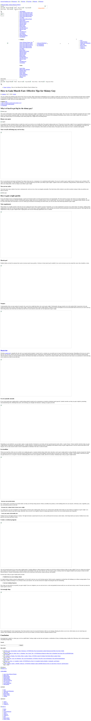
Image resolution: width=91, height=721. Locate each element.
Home (2, 43)
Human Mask (23, 26)
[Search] (2, 14)
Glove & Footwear (7, 680)
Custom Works (54, 43)
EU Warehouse (40, 45)
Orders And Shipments (85, 43)
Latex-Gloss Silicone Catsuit (26, 13)
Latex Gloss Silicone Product (9, 674)
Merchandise (6, 684)
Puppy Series (22, 73)
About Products (83, 41)
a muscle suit (7, 353)
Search (2, 6)
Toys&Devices (23, 31)
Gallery (64, 43)
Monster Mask (23, 24)
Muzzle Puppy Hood (24, 21)
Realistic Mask (23, 70)
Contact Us (82, 48)
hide (6, 101)
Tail (20, 30)
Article (73, 43)
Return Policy (6, 693)
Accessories (22, 33)
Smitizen (4, 94)
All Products (22, 11)
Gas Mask (22, 17)
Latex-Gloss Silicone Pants (26, 16)
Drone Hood (22, 20)
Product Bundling (24, 35)
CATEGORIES (4, 671)
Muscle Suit (22, 25)
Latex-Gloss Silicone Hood (26, 19)
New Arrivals (23, 34)
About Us (82, 46)
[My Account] (1, 3)
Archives (9, 87)
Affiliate (5, 696)
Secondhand (22, 36)
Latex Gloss (22, 68)
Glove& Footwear (24, 27)
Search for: (3, 645)
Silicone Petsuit (23, 22)
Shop (19, 10)
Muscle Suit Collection (25, 69)
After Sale (82, 44)
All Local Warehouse (42, 43)
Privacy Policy (83, 45)
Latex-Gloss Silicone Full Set (26, 15)
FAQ (79, 39)
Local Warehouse (40, 41)
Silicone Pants (23, 29)
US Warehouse (40, 44)
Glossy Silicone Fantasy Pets (26, 12)
